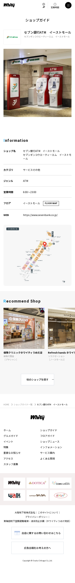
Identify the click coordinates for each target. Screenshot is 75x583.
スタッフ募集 (10, 464)
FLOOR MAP (51, 203)
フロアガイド (47, 436)
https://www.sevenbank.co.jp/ (40, 215)
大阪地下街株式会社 (25, 512)
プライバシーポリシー (36, 516)
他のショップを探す (37, 379)
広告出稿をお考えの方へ (37, 548)
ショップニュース (49, 441)
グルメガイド (10, 436)
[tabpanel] (37, 83)
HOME (6, 404)
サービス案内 (47, 452)
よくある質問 (47, 458)
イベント (8, 441)
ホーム (7, 430)
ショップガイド (48, 430)
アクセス (8, 458)
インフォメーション (51, 447)
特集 (5, 447)
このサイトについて (48, 512)
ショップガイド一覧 (23, 404)
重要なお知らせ (12, 452)
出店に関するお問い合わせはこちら (41, 533)
